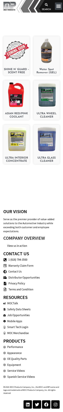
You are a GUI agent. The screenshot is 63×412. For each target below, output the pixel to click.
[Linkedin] (28, 404)
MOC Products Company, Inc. (22, 387)
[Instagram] (55, 404)
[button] (46, 4)
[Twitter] (37, 404)
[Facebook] (46, 404)
